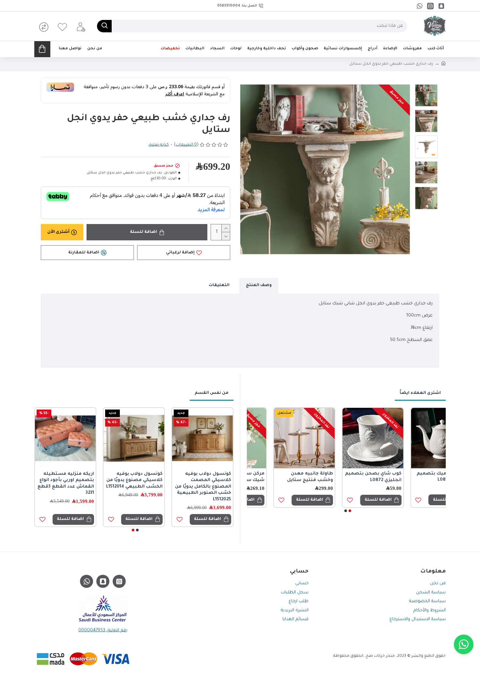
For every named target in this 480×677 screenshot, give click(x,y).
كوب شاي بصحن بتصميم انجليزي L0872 (278, 477)
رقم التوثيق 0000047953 (102, 630)
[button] (349, 510)
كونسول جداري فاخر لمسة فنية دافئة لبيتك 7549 (67, 480)
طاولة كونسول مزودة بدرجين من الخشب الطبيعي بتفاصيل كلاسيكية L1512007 (207, 484)
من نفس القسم (212, 393)
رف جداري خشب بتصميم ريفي (416, 477)
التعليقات (219, 285)
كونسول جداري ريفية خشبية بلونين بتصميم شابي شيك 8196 (137, 480)
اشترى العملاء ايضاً (420, 393)
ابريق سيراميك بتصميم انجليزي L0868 (348, 477)
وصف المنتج (259, 285)
